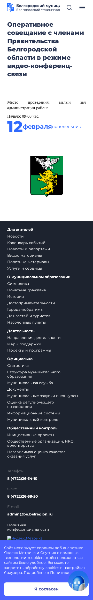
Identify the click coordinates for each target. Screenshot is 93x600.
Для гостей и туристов (29, 316)
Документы (18, 389)
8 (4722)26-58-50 (22, 496)
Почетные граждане (26, 290)
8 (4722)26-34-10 (22, 478)
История (15, 296)
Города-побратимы (25, 309)
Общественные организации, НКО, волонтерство (40, 443)
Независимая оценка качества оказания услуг (36, 454)
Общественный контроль (32, 428)
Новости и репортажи (28, 249)
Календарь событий (26, 242)
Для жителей (20, 229)
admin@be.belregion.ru (30, 514)
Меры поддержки (24, 344)
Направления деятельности (34, 337)
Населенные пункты (26, 322)
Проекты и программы (29, 350)
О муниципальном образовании (39, 277)
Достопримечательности (31, 303)
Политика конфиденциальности (28, 527)
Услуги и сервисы (24, 268)
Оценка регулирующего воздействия (30, 404)
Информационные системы (33, 413)
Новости (15, 236)
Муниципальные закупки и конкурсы (42, 395)
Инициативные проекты (30, 434)
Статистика (18, 365)
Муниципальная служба (30, 383)
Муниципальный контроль (32, 419)
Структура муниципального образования (33, 374)
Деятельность (20, 331)
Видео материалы (24, 255)
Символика (18, 283)
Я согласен (46, 589)
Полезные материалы (28, 262)
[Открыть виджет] (78, 581)
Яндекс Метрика (20, 552)
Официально (20, 359)
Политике (59, 572)
